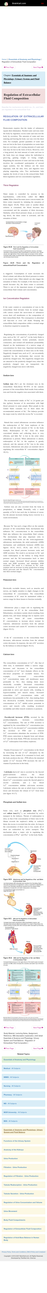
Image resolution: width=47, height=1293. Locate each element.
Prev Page (9, 67)
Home (4, 59)
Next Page (37, 67)
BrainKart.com (19, 3)
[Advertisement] (23, 33)
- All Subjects (10, 1103)
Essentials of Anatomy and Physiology (25, 59)
